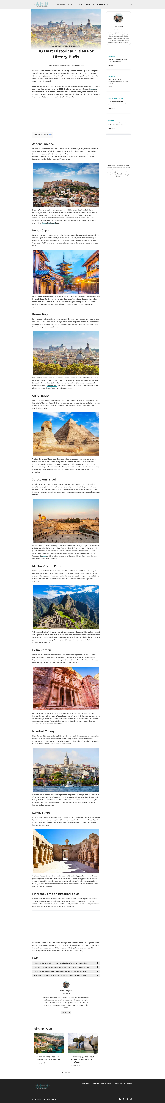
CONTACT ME (89, 4)
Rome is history (51, 386)
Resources (111, 57)
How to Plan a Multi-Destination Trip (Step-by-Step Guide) (118, 81)
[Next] (95, 1052)
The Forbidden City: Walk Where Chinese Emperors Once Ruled (118, 103)
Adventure (56, 46)
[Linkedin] (127, 1099)
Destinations (67, 46)
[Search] (126, 49)
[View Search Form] (131, 4)
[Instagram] (123, 1099)
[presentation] (49, 1043)
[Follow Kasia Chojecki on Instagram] (62, 1012)
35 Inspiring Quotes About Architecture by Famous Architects (82, 1059)
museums (93, 89)
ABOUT (70, 4)
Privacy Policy (85, 1084)
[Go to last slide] (37, 1052)
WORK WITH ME (103, 4)
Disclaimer (128, 1084)
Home (50, 65)
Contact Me (118, 1084)
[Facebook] (120, 1099)
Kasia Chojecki (61, 62)
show (49, 134)
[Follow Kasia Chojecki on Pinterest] (69, 1012)
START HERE (60, 4)
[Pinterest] (131, 1099)
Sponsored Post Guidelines (102, 1084)
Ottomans (43, 556)
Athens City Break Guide (50, 223)
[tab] (62, 1072)
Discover (76, 46)
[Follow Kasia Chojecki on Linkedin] (66, 1012)
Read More (113, 65)
